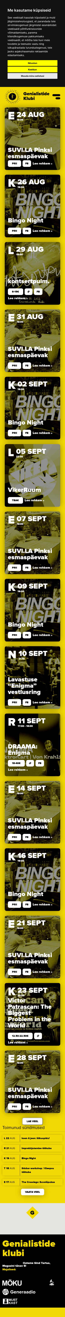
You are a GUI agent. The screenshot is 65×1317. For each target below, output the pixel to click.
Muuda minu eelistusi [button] (32, 76)
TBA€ (15, 500)
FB (26, 163)
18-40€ (16, 763)
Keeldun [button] (32, 69)
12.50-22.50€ (20, 1036)
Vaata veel (32, 1192)
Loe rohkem (42, 163)
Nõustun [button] (32, 63)
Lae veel (32, 1121)
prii (14, 163)
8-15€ (15, 291)
